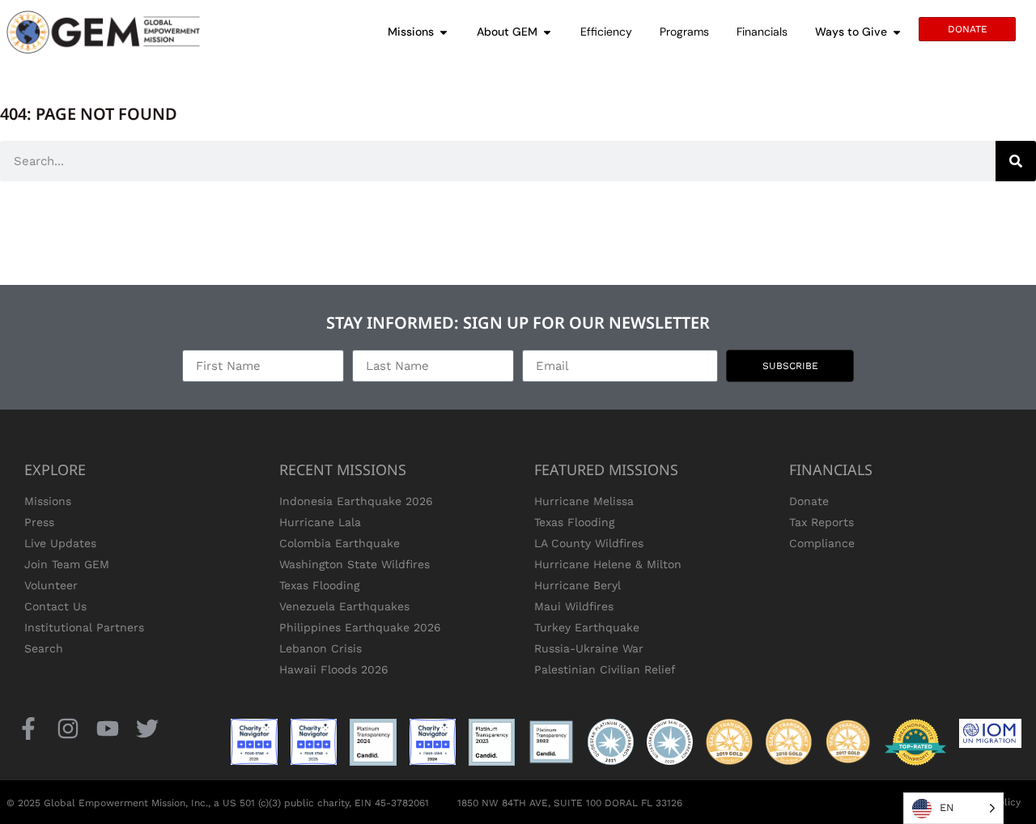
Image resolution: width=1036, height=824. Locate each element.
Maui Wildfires (574, 606)
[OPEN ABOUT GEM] (547, 31)
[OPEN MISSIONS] (443, 31)
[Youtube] (107, 728)
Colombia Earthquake (339, 543)
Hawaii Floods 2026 (333, 669)
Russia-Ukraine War (588, 648)
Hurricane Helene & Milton (607, 564)
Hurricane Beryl (577, 585)
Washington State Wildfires (354, 564)
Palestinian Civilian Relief (605, 669)
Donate (809, 501)
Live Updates (60, 543)
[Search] (1016, 161)
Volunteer (51, 585)
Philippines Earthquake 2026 (360, 627)
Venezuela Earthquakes (344, 606)
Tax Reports (821, 522)
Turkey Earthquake (586, 627)
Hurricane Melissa (584, 501)
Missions (47, 501)
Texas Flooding (319, 585)
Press (39, 522)
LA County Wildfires (588, 543)
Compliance (822, 543)
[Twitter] (147, 728)
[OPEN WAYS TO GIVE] (896, 31)
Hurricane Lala (320, 522)
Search (43, 648)
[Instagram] (67, 728)
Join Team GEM (66, 564)
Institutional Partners (84, 627)
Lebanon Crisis (320, 648)
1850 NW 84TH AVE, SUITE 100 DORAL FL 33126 (569, 803)
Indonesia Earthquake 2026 (356, 501)
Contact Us (55, 606)
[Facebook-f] (28, 728)
